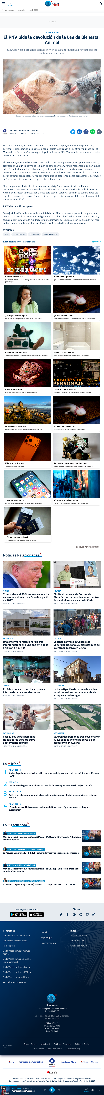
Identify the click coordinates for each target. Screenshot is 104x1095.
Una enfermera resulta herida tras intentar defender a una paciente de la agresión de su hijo (25, 645)
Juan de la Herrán (78, 935)
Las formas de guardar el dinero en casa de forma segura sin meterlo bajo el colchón (50, 785)
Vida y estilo (15, 770)
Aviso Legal (45, 1044)
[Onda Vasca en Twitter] (61, 914)
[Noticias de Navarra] (89, 1062)
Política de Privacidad (62, 1044)
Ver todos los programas (14, 982)
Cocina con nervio (78, 945)
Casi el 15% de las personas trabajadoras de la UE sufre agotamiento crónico (19, 740)
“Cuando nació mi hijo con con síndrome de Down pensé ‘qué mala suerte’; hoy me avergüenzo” (49, 808)
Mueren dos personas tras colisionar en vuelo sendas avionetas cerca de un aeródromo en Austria (77, 740)
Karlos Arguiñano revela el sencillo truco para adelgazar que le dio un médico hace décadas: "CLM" (54, 774)
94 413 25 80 (53, 1011)
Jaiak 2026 (34, 10)
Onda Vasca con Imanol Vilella (17, 972)
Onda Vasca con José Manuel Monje (16, 952)
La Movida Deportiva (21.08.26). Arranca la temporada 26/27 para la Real (39, 884)
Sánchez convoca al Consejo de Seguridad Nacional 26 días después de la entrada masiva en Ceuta (77, 645)
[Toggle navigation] (3, 4)
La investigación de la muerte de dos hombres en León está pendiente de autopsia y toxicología (75, 692)
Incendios (21, 10)
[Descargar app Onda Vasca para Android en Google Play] (18, 914)
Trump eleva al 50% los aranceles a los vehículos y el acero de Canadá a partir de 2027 (26, 597)
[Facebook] (86, 131)
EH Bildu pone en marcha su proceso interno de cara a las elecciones (24, 691)
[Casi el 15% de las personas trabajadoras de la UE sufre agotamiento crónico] (26, 717)
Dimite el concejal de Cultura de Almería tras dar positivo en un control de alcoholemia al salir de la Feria (76, 597)
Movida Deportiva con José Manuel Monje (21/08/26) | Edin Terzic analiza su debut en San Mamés (41, 870)
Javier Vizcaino (77, 940)
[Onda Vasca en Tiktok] (93, 914)
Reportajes (46, 937)
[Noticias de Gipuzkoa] (31, 1062)
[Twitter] (72, 131)
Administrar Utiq (73, 1049)
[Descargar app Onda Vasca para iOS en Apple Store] (36, 914)
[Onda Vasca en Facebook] (67, 914)
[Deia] (11, 1062)
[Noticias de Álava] (68, 1062)
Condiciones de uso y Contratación (48, 1049)
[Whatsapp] (92, 131)
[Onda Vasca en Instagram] (80, 914)
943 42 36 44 (53, 1018)
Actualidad (8, 638)
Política (57, 591)
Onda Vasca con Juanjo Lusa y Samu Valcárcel (17, 960)
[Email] (99, 131)
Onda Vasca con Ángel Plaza (16, 977)
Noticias (45, 932)
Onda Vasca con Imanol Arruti (17, 967)
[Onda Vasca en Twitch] (87, 914)
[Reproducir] (86, 838)
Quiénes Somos (30, 1044)
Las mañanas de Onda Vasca (16, 935)
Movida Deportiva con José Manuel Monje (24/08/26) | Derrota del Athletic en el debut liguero (42, 838)
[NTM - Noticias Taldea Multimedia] (52, 1062)
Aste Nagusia (9, 10)
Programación (48, 943)
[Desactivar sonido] (92, 1090)
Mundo (6, 591)
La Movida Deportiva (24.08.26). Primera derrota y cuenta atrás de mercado (41, 853)
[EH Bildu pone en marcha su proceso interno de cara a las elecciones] (26, 669)
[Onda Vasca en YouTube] (74, 914)
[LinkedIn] (79, 131)
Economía (13, 782)
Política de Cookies (82, 1044)
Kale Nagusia (9, 945)
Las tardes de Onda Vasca (15, 940)
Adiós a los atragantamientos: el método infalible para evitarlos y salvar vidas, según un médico (53, 796)
